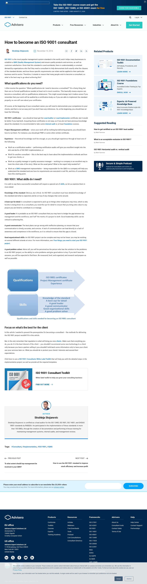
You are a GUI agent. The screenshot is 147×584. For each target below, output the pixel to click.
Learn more (122, 72)
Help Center (135, 522)
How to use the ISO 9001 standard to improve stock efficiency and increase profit (70, 464)
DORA (91, 553)
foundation (68, 124)
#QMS (49, 447)
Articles (70, 522)
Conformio (51, 522)
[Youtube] (26, 558)
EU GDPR (92, 556)
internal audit (50, 124)
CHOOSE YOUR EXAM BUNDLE (129, 8)
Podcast (71, 535)
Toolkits (50, 525)
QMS (18, 169)
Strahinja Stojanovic (20, 51)
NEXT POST (80, 458)
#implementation (30, 447)
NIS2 (91, 550)
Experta (50, 531)
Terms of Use (116, 531)
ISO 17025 (93, 541)
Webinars (71, 525)
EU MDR (92, 559)
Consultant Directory (75, 541)
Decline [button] (129, 579)
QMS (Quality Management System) (27, 62)
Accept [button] (118, 579)
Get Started (134, 25)
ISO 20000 (93, 544)
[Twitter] (13, 558)
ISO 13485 (93, 538)
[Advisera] (14, 25)
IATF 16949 (93, 562)
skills (62, 184)
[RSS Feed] (32, 558)
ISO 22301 (93, 547)
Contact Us (23, 17)
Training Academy (54, 535)
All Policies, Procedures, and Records (127, 67)
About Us (115, 522)
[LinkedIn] (6, 558)
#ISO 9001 (42, 447)
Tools (69, 531)
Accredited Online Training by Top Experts (129, 88)
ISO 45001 (93, 535)
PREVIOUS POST (14, 458)
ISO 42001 (93, 525)
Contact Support (136, 525)
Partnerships (135, 528)
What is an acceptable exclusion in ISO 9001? (112, 139)
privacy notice (59, 487)
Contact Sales (117, 528)
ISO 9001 (8, 59)
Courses (51, 528)
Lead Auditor (49, 118)
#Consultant (16, 447)
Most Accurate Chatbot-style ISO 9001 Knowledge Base (128, 108)
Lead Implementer (63, 118)
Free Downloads (73, 528)
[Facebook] (19, 558)
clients (58, 341)
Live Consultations (74, 538)
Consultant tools (118, 525)
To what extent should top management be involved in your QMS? (21, 465)
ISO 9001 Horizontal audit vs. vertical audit (111, 149)
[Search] (130, 17)
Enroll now (122, 92)
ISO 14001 (93, 531)
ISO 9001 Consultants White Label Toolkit (35, 359)
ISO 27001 (93, 522)
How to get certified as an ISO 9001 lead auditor (113, 129)
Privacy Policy (17, 570)
